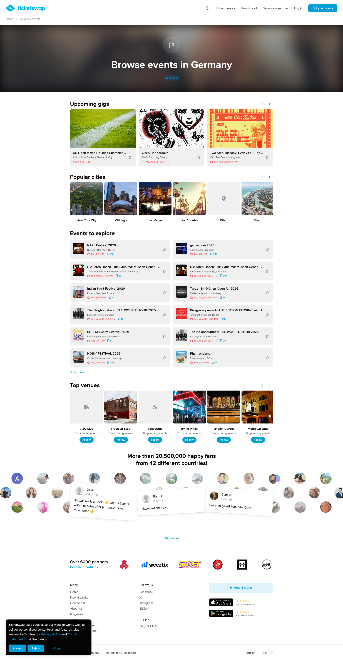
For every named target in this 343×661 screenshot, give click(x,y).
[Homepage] (25, 8)
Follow (86, 440)
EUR (266, 653)
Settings (56, 648)
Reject (36, 648)
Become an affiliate (83, 631)
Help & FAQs (149, 626)
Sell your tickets (323, 8)
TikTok (144, 609)
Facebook (146, 592)
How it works (225, 8)
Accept (17, 648)
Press (74, 636)
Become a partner (275, 8)
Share (173, 77)
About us (76, 609)
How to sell (249, 8)
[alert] (48, 637)
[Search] (208, 8)
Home (9, 19)
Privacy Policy (51, 634)
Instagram (146, 603)
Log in (298, 8)
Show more (77, 372)
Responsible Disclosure (120, 653)
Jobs (73, 620)
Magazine (77, 614)
